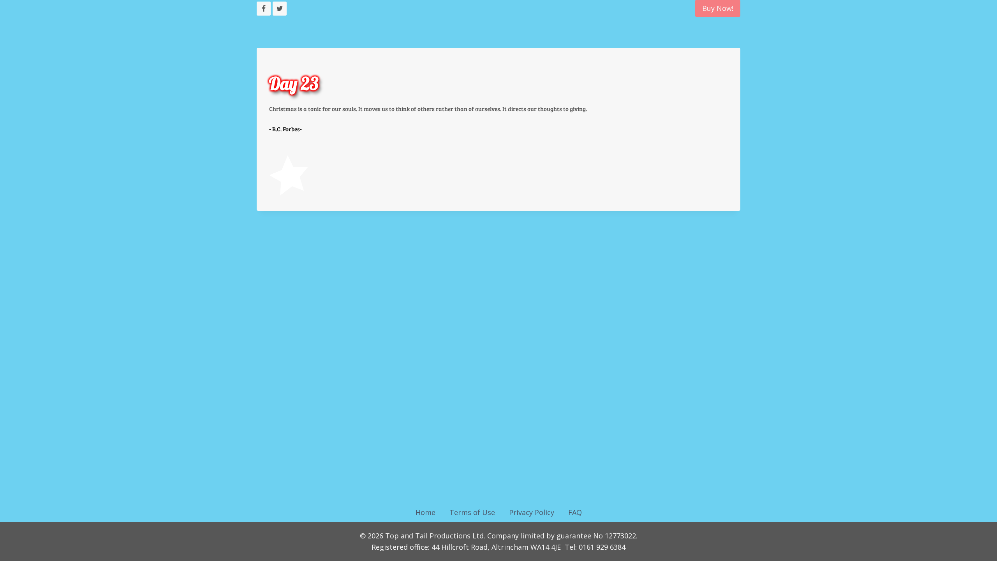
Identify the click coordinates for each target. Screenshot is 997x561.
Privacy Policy (531, 512)
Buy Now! (717, 8)
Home (425, 512)
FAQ (575, 512)
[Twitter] (280, 9)
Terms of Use (472, 512)
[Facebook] (264, 9)
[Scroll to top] (20, 544)
